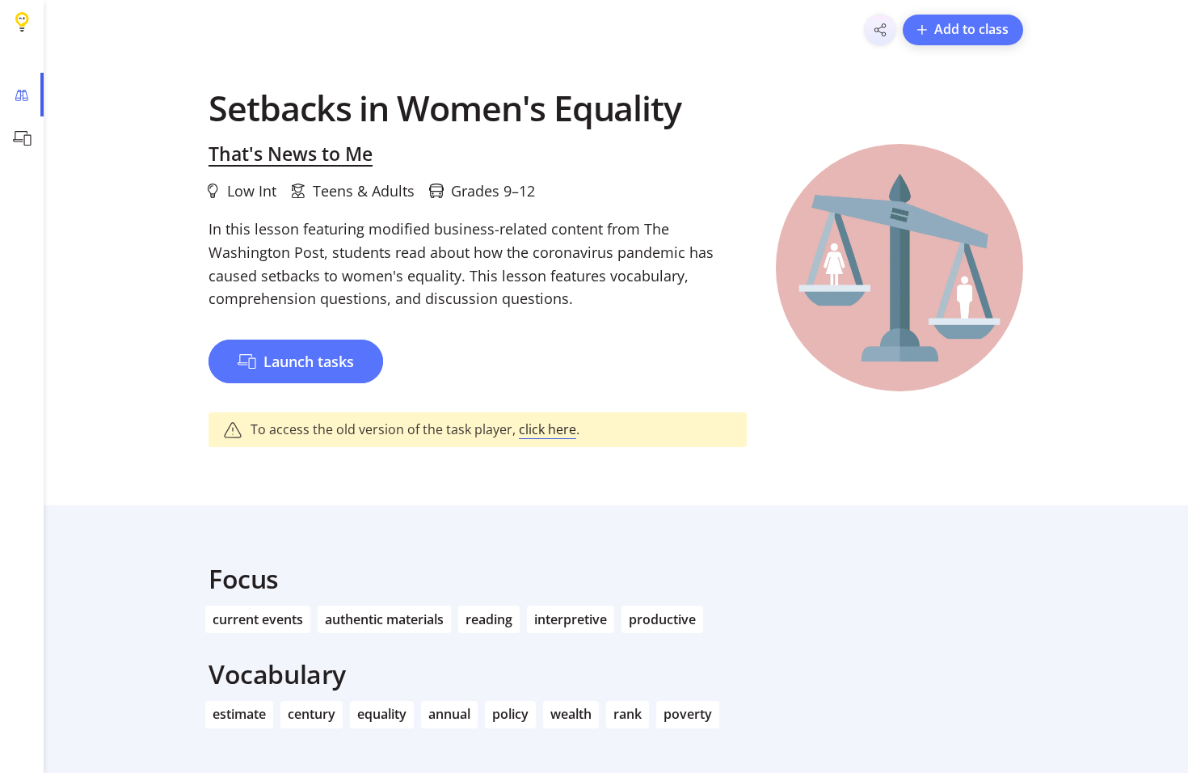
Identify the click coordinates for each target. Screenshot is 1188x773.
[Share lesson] (880, 30)
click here (547, 429)
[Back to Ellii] (22, 22)
